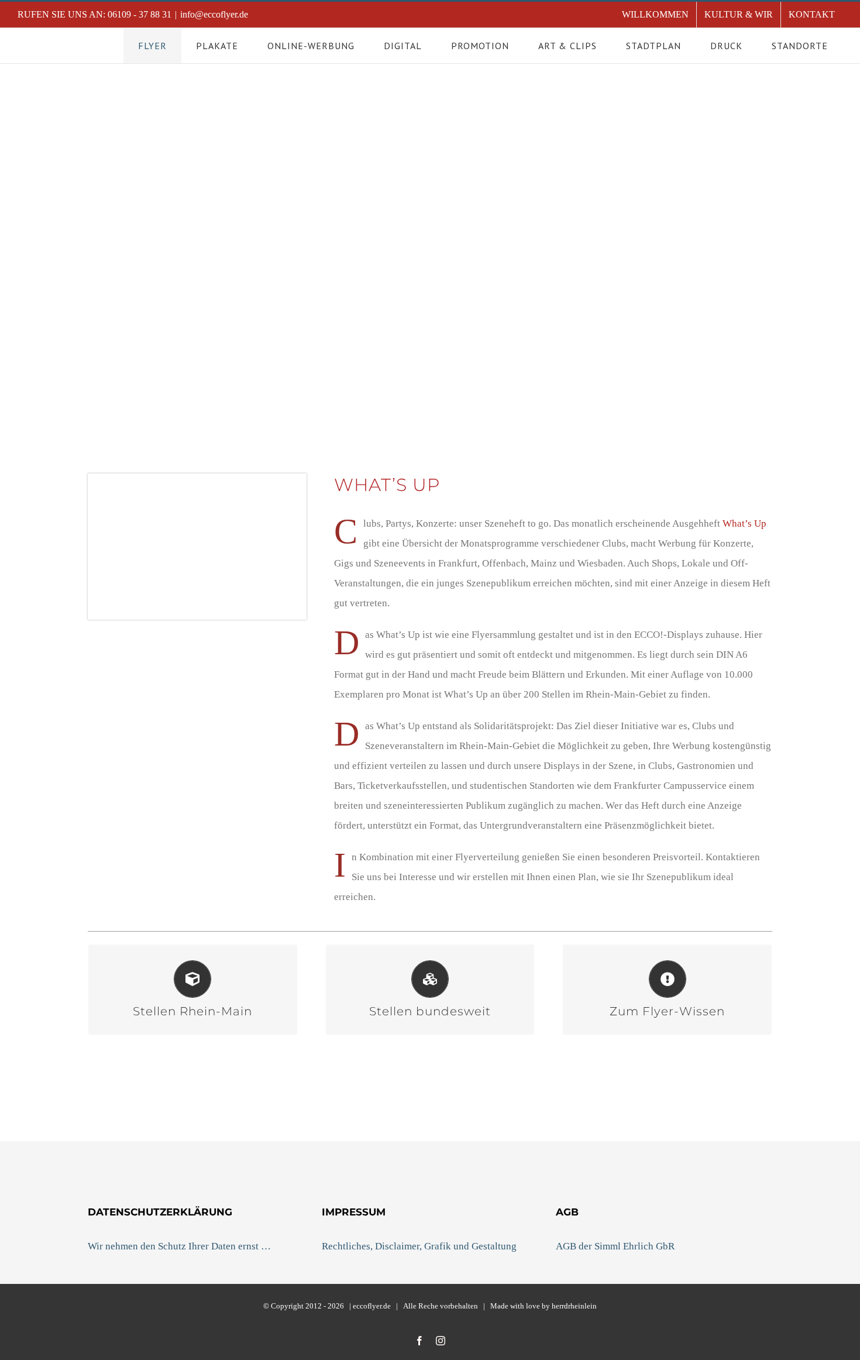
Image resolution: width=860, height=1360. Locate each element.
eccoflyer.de (372, 1305)
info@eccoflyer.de (214, 14)
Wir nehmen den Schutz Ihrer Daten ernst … (179, 1246)
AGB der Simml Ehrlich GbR (615, 1246)
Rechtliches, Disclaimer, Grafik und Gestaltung (419, 1246)
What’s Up (744, 523)
